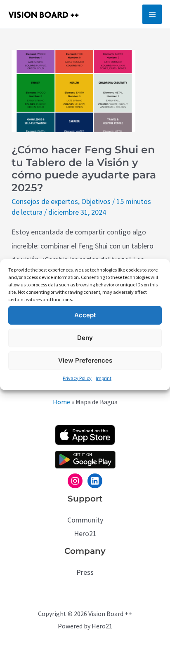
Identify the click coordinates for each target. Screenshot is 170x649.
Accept (85, 315)
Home (61, 402)
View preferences (85, 360)
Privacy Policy (77, 378)
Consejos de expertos (45, 201)
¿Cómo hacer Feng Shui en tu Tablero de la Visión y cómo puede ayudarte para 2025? (84, 168)
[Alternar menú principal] (152, 14)
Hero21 (85, 533)
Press (85, 572)
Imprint (103, 378)
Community (85, 520)
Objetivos (96, 201)
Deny (85, 338)
